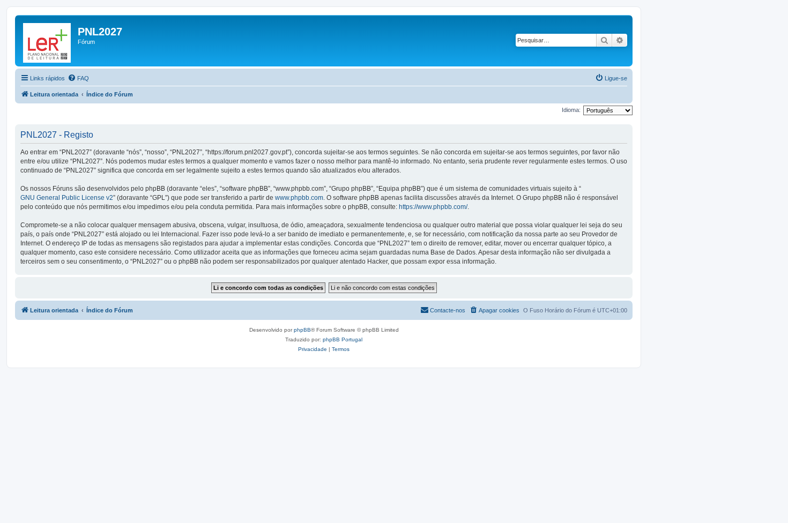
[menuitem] (78, 78)
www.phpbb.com (299, 197)
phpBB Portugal (342, 339)
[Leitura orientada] (48, 41)
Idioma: (571, 110)
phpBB (302, 330)
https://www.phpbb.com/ (433, 207)
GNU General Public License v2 (66, 197)
